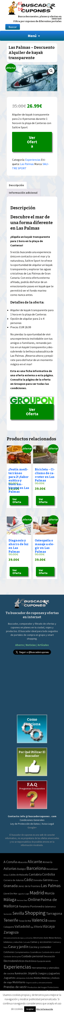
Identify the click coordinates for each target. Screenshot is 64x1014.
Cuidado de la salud (51, 952)
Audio (46, 938)
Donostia (37, 880)
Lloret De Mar (10, 893)
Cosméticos (35, 952)
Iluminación (21, 973)
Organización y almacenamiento (39, 982)
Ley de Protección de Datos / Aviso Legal (32, 823)
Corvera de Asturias (14, 880)
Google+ (32, 827)
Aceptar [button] (30, 1009)
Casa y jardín (18, 946)
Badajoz (21, 869)
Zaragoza (11, 932)
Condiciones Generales (32, 820)
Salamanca (50, 906)
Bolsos (51, 938)
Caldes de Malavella (18, 874)
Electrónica (30, 961)
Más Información (44, 1009)
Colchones (9, 952)
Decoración (49, 956)
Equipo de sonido (44, 961)
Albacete (22, 862)
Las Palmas (27, 164)
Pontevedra (37, 906)
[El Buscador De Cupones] (32, 7)
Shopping (35, 913)
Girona (55, 880)
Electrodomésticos (14, 961)
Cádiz (28, 879)
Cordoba (48, 874)
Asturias (10, 868)
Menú (32, 35)
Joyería (32, 973)
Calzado (26, 942)
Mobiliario (18, 982)
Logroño (21, 894)
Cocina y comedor (40, 947)
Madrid (37, 892)
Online (34, 899)
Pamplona (24, 906)
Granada (11, 885)
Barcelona (36, 868)
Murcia (49, 893)
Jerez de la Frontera (29, 886)
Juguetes (9, 977)
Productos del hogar (37, 987)
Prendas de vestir (15, 987)
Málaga (10, 899)
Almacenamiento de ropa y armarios (18, 938)
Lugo (27, 893)
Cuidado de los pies (12, 956)
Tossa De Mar (25, 920)
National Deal (22, 900)
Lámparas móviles (24, 978)
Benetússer (52, 869)
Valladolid (22, 926)
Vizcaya (49, 926)
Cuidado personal (32, 956)
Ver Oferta (32, 142)
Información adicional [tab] (23, 192)
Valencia (39, 920)
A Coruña (10, 862)
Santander (8, 914)
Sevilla (18, 913)
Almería (47, 862)
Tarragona (54, 913)
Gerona (47, 880)
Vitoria (38, 927)
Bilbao (6, 875)
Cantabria (35, 874)
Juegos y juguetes (49, 973)
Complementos (22, 952)
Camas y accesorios (41, 942)
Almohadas (38, 938)
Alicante (35, 861)
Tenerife (11, 920)
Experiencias (33, 159)
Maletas (37, 977)
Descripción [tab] (16, 185)
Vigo (31, 927)
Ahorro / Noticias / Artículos (32, 645)
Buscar (13, 27)
